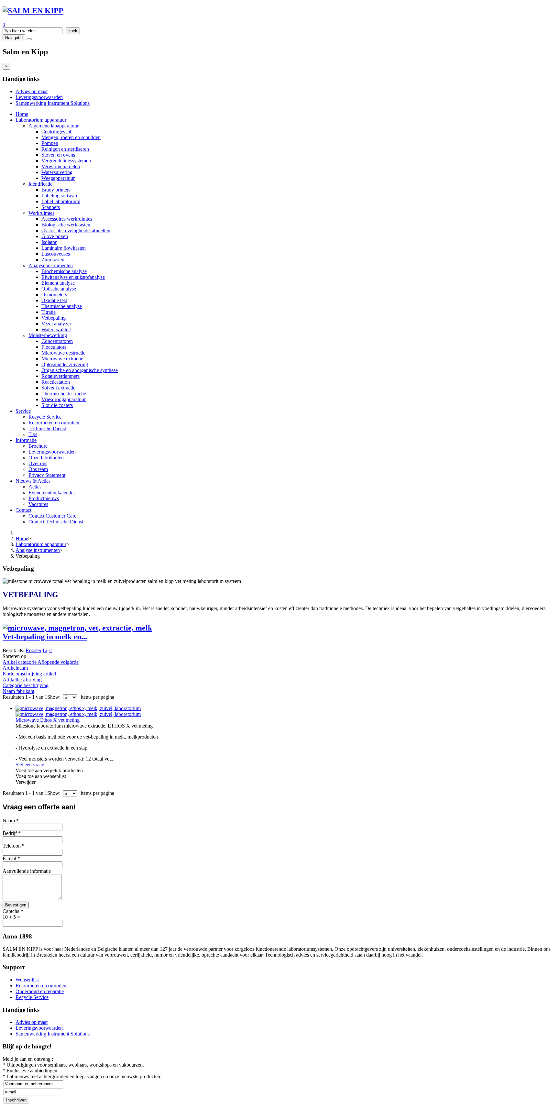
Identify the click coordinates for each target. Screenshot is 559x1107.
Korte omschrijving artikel (29, 673)
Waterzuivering (56, 172)
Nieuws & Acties (33, 481)
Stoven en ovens (58, 155)
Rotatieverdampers (60, 376)
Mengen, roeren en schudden (71, 137)
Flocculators (53, 347)
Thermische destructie (63, 393)
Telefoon (14, 846)
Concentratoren (57, 341)
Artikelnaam (15, 668)
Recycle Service (44, 417)
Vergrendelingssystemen (66, 160)
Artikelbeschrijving (22, 679)
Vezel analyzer (56, 323)
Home (22, 114)
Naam (11, 820)
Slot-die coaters (57, 405)
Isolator (49, 242)
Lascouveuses (55, 254)
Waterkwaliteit (56, 329)
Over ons (37, 463)
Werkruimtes (41, 213)
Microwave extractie (62, 358)
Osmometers (54, 294)
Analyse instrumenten (50, 265)
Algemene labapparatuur (53, 125)
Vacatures (38, 504)
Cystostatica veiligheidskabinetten (75, 230)
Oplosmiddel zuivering (64, 364)
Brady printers (56, 189)
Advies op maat (32, 91)
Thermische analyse (61, 306)
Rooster (33, 650)
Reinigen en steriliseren (65, 149)
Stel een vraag (30, 764)
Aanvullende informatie (27, 871)
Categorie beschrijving (26, 685)
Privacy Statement (46, 475)
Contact (23, 510)
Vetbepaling (53, 318)
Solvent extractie (58, 387)
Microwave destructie (63, 353)
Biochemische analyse (64, 271)
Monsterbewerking (47, 335)
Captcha (13, 911)
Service (23, 411)
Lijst (47, 650)
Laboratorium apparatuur (41, 120)
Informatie (26, 440)
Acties (34, 486)
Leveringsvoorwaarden (39, 97)
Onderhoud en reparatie (40, 991)
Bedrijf (12, 833)
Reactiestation (55, 382)
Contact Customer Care (52, 516)
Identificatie (40, 184)
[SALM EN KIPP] (33, 10)
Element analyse (58, 283)
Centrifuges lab (56, 131)
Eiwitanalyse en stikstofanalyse (73, 277)
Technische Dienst (47, 428)
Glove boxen (54, 236)
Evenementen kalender (51, 492)
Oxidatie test (54, 300)
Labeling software (59, 195)
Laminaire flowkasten (63, 248)
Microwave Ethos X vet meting (48, 720)
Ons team (38, 469)
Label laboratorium (60, 201)
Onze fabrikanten (46, 457)
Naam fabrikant (18, 691)
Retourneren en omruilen (53, 422)
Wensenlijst (27, 979)
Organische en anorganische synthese (79, 370)
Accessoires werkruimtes (66, 219)
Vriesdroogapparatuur (63, 399)
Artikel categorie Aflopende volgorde (41, 662)
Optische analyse (58, 288)
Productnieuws (43, 498)
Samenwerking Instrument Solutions (53, 103)
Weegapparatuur (58, 178)
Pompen (49, 143)
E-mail (11, 858)
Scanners (50, 207)
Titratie (48, 312)
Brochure (38, 446)
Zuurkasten (52, 259)
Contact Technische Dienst (55, 521)
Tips (32, 434)
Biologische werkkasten (65, 224)
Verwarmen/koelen (60, 166)
